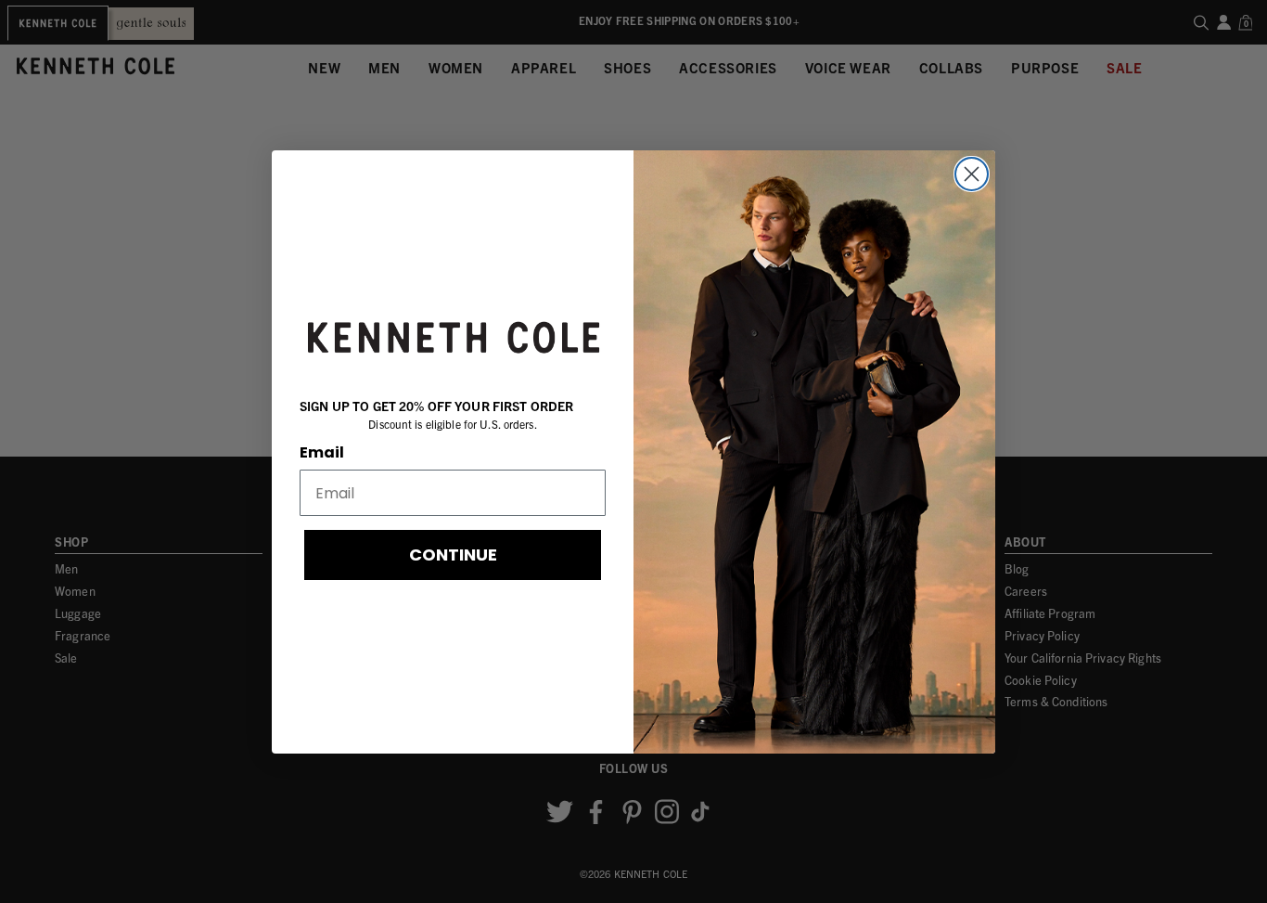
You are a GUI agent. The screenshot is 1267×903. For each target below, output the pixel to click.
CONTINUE (453, 554)
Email (322, 452)
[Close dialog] (971, 174)
